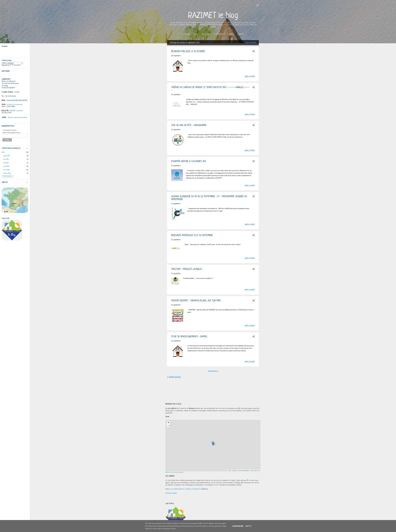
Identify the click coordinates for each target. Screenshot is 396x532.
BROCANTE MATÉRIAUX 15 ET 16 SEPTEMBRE (192, 235)
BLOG (196, 34)
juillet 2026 (6, 156)
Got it (248, 526)
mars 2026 (6, 170)
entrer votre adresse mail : (11, 133)
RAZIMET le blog (213, 16)
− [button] (168, 425)
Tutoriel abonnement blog (17, 117)
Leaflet (229, 470)
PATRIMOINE (218, 34)
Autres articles (213, 371)
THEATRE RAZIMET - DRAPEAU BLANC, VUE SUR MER (196, 300)
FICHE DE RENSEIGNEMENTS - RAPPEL (189, 336)
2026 (3, 152)
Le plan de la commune (14, 104)
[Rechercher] (257, 5)
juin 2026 (6, 159)
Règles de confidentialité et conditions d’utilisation (182, 489)
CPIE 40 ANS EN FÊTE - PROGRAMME (188, 125)
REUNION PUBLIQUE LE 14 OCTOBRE (188, 51)
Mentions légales (171, 493)
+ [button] (168, 422)
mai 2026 (6, 163)
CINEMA (240, 34)
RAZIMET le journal (16, 111)
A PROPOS (186, 34)
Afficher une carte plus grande (174, 472)
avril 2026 (6, 166)
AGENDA (230, 34)
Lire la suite (250, 77)
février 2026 (7, 173)
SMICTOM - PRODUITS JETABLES (186, 269)
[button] (253, 51)
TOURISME (206, 34)
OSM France (256, 470)
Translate (17, 65)
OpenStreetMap (242, 470)
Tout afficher (250, 43)
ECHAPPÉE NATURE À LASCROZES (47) (188, 161)
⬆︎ (168, 377)
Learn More (237, 526)
